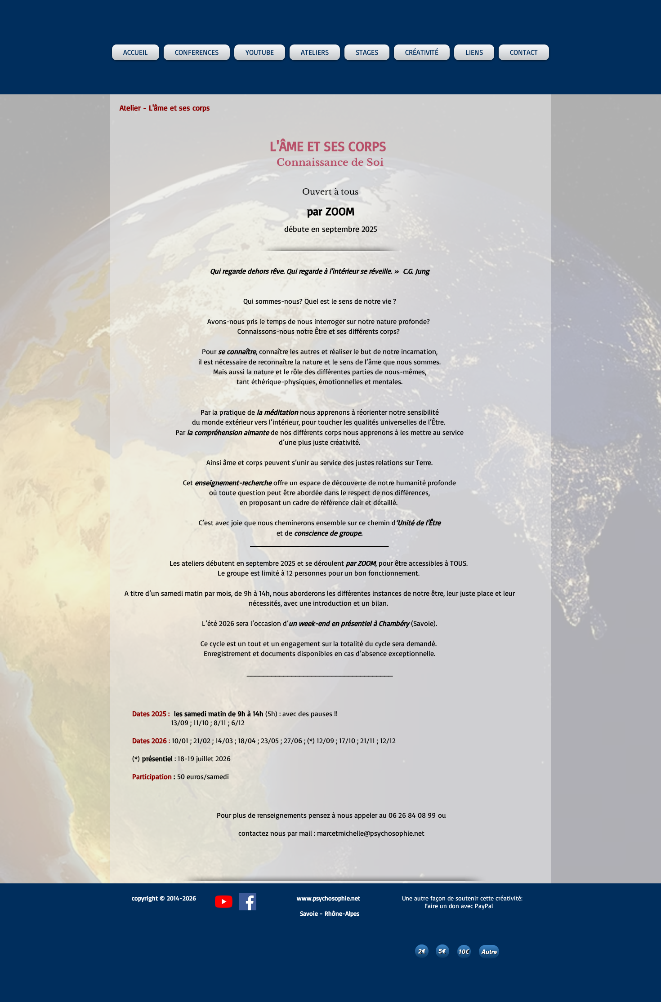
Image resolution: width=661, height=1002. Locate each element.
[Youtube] (223, 901)
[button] (196, 52)
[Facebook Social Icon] (247, 901)
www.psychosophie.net (328, 898)
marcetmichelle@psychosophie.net (370, 833)
